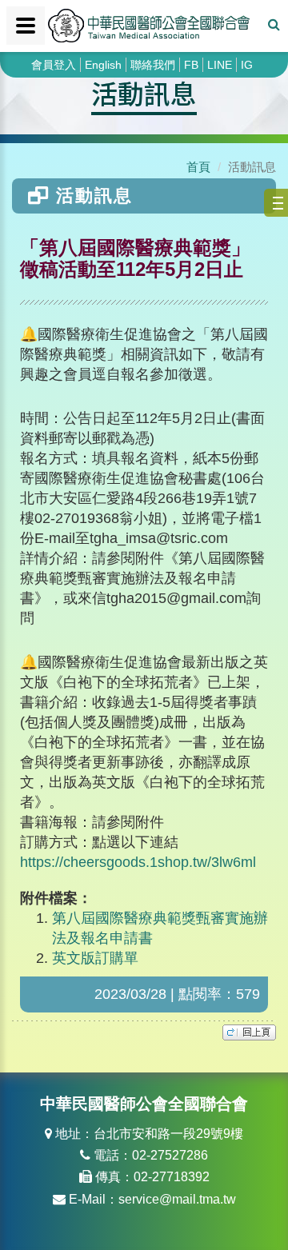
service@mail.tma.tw (177, 1199)
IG (247, 64)
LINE (219, 64)
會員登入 (53, 64)
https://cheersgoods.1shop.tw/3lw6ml (138, 862)
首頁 (198, 167)
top (249, 1032)
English (103, 64)
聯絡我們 (152, 64)
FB (191, 64)
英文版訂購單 (95, 958)
